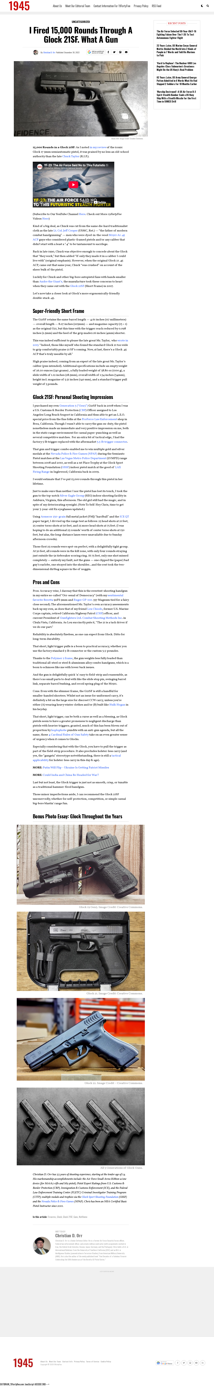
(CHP (99, 613)
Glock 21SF (77, 286)
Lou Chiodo (94, 609)
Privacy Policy (141, 6)
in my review (98, 147)
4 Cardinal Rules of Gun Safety (69, 735)
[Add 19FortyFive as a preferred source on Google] (96, 52)
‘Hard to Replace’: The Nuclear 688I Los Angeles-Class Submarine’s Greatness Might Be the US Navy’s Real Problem (176, 66)
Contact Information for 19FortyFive (112, 6)
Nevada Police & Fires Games (57, 1202)
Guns (76, 1217)
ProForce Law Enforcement (99, 419)
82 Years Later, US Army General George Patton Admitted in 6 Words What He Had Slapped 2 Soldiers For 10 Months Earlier (177, 81)
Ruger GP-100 (83, 600)
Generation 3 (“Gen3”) (73, 406)
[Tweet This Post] (114, 52)
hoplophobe (59, 730)
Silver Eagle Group (72, 496)
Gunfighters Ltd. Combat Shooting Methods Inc (91, 618)
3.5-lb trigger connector (112, 442)
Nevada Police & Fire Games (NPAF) (74, 454)
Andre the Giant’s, (51, 282)
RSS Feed (156, 6)
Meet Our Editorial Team (77, 6)
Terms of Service (92, 1361)
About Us (57, 6)
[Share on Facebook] (108, 52)
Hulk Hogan (117, 705)
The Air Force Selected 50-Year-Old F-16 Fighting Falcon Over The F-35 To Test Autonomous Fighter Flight (176, 35)
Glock (59, 1217)
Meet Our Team (55, 1361)
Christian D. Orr (49, 52)
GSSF (65, 467)
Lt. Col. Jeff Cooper (65, 231)
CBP (83, 410)
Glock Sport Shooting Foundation (100, 1197)
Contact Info (67, 1361)
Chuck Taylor (70, 156)
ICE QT (124, 517)
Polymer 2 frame (62, 658)
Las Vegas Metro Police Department (83, 458)
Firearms (52, 1217)
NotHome (83, 1217)
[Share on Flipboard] (120, 52)
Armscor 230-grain (53, 517)
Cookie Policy (106, 1361)
